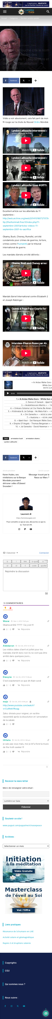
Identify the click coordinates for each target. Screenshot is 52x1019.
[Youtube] (32, 529)
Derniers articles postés (30, 18)
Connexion (44, 553)
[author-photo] (26, 510)
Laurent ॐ (26, 514)
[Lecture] (8, 393)
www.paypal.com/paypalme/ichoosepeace (22, 825)
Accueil (4, 18)
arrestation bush (17, 438)
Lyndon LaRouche (10, 442)
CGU (7, 970)
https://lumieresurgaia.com (26, 518)
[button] (4, 11)
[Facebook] (5, 1006)
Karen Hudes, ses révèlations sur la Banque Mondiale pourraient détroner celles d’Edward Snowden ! (14, 480)
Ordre (37, 122)
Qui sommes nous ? (15, 984)
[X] (17, 1006)
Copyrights (11, 962)
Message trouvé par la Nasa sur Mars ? (39, 476)
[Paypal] (26, 529)
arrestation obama (33, 438)
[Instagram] (20, 529)
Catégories (14, 18)
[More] (36, 80)
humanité (22, 243)
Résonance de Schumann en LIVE (18, 931)
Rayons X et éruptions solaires (17, 943)
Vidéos (33, 45)
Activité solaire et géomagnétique (18, 937)
